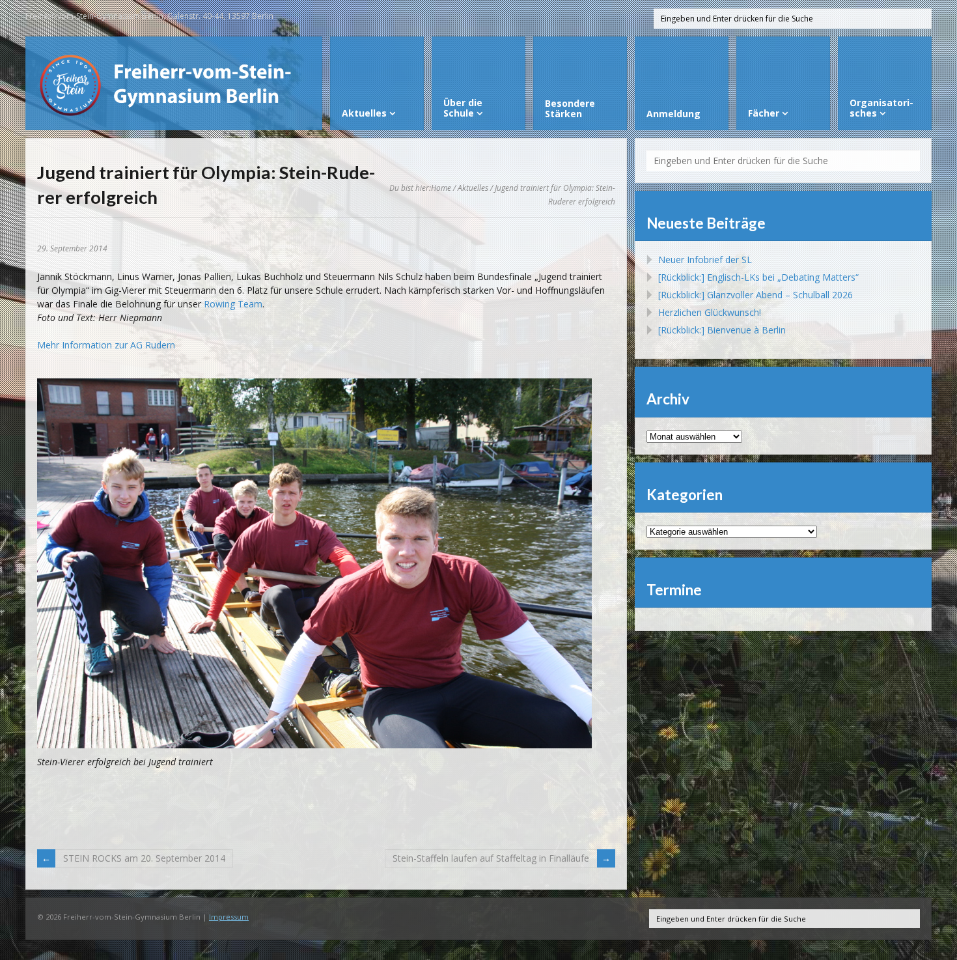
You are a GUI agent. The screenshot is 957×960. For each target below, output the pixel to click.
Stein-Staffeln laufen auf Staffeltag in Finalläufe (491, 858)
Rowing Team (233, 304)
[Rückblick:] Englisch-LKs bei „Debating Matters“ (758, 277)
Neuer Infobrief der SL (705, 259)
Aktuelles (473, 187)
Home (441, 187)
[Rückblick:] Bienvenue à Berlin (722, 330)
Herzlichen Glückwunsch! (709, 312)
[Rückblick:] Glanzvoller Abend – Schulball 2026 (755, 295)
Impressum (229, 917)
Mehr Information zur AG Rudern (106, 345)
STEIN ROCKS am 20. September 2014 (144, 858)
